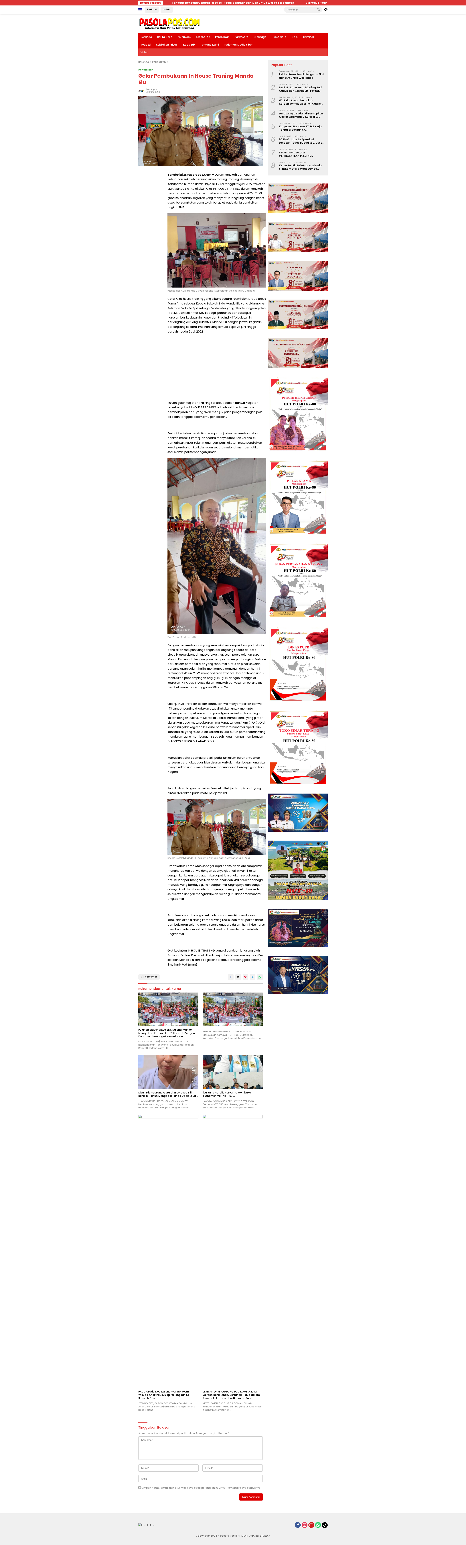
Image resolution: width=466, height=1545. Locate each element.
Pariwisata (241, 37)
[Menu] (140, 10)
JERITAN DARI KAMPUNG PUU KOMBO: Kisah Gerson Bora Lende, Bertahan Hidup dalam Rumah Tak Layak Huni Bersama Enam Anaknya (231, 1395)
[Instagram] (304, 1525)
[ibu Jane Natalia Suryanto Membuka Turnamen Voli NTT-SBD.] (233, 1072)
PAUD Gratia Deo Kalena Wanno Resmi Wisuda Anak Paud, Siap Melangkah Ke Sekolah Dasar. (163, 1395)
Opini (294, 37)
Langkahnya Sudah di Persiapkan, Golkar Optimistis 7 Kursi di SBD (301, 115)
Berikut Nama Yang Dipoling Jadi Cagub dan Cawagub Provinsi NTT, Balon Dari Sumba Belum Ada (301, 89)
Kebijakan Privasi (167, 44)
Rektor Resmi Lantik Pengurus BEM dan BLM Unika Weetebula (301, 76)
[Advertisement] (216, 362)
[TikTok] (325, 1525)
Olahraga (260, 37)
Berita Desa (164, 37)
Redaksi (152, 9)
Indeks (167, 9)
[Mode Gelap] (326, 10)
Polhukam (184, 37)
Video (144, 52)
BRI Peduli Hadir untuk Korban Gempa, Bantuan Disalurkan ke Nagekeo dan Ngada (232, 2)
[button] (318, 9)
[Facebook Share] (231, 977)
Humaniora (279, 37)
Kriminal (308, 37)
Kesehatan (203, 37)
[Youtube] (311, 1525)
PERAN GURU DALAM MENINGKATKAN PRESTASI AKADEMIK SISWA (295, 154)
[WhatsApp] (318, 1525)
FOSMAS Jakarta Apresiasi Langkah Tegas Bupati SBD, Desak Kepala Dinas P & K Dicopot (301, 141)
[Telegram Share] (252, 977)
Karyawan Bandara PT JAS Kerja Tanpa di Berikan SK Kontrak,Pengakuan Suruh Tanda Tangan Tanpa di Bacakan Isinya (301, 128)
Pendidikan (222, 37)
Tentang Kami (209, 44)
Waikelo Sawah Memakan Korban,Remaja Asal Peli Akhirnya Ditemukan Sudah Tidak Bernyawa (301, 102)
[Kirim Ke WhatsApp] (260, 977)
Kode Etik (189, 44)
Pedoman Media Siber (238, 44)
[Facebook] (298, 1525)
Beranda (146, 37)
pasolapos (151, 89)
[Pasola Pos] (169, 23)
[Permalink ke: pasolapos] (141, 90)
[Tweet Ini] (238, 977)
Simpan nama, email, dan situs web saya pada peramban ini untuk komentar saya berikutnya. (201, 1488)
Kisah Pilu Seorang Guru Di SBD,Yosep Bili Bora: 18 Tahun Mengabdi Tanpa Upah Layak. (168, 1094)
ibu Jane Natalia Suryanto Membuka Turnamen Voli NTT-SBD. (227, 1094)
